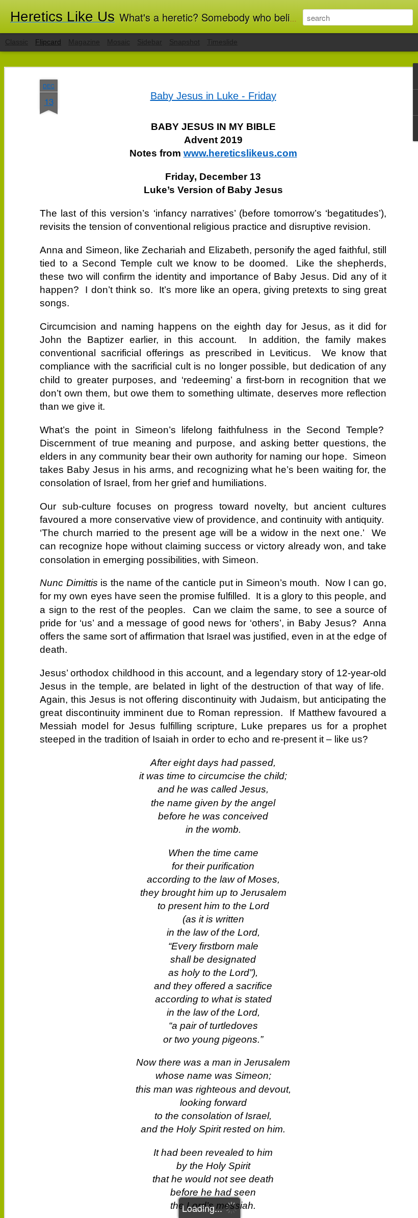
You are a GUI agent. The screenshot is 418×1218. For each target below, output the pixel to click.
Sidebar (149, 42)
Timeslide (222, 42)
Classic (16, 42)
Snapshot (184, 42)
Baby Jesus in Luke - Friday (213, 95)
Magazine (84, 42)
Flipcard (48, 42)
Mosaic (118, 42)
